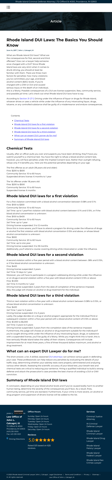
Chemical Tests (21, 120)
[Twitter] (12, 445)
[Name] (8, 7)
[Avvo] (20, 445)
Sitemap (95, 475)
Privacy (86, 475)
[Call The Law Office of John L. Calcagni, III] (103, 7)
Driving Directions (17, 439)
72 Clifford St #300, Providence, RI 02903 (77, 1)
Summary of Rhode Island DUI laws (31, 139)
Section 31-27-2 (27, 98)
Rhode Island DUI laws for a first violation (34, 124)
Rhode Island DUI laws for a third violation (35, 132)
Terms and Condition (73, 475)
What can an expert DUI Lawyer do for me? (35, 135)
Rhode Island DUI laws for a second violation (36, 128)
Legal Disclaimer (55, 475)
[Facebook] (8, 445)
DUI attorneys (56, 357)
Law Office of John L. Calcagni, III (61, 477)
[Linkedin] (16, 445)
